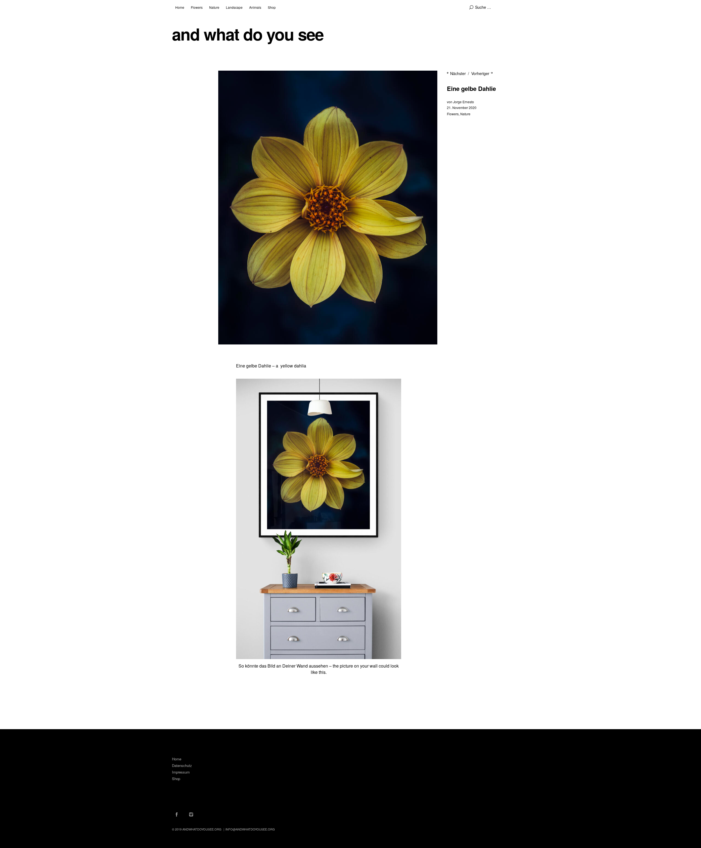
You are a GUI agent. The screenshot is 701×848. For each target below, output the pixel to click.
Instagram (191, 814)
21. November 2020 (461, 107)
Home (179, 7)
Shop (272, 7)
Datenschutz (182, 765)
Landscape (234, 7)
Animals (255, 7)
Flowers (197, 7)
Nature (214, 7)
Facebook (176, 814)
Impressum (181, 772)
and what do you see (247, 33)
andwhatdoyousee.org (202, 829)
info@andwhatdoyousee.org (250, 829)
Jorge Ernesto (463, 101)
